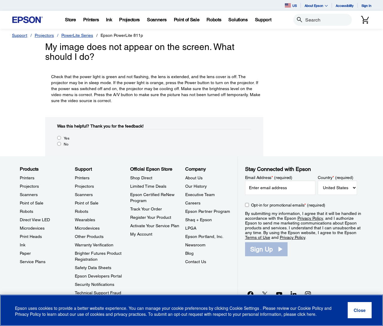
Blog (189, 253)
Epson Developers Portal (98, 276)
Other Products (89, 236)
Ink (22, 244)
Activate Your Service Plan (154, 225)
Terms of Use (257, 237)
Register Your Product (150, 217)
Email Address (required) (269, 177)
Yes (66, 138)
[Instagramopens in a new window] (308, 294)
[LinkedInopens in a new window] (293, 294)
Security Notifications (94, 284)
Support (19, 35)
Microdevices (32, 228)
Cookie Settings (245, 308)
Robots (26, 211)
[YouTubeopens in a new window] (279, 294)
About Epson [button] (314, 5)
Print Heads (31, 236)
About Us (194, 177)
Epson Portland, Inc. (204, 236)
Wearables (85, 219)
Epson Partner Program (207, 211)
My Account (141, 234)
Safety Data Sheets (93, 267)
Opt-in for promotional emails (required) (288, 205)
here (311, 314)
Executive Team (200, 194)
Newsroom (195, 244)
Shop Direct (141, 177)
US (294, 5)
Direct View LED (35, 219)
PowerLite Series (77, 35)
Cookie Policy (310, 308)
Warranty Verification (94, 244)
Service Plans (32, 261)
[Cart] (365, 20)
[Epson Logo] (27, 20)
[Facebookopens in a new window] (250, 294)
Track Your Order (146, 209)
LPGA (190, 228)
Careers (192, 203)
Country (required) (335, 177)
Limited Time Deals (148, 186)
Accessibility (345, 5)
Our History (196, 186)
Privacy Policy (310, 218)
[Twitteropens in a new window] (264, 294)
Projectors (44, 35)
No (66, 144)
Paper (25, 253)
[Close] (360, 310)
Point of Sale (31, 203)
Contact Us (195, 261)
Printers (27, 177)
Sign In (366, 5)
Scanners (29, 194)
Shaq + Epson (198, 219)
